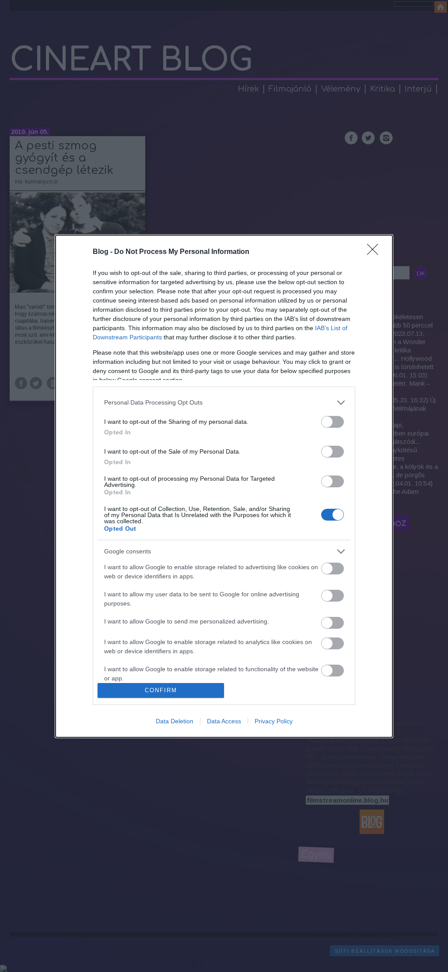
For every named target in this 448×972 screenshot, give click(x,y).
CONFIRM (161, 690)
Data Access (224, 721)
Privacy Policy (274, 721)
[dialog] (224, 486)
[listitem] (224, 402)
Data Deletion (174, 721)
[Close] (375, 252)
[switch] (332, 422)
